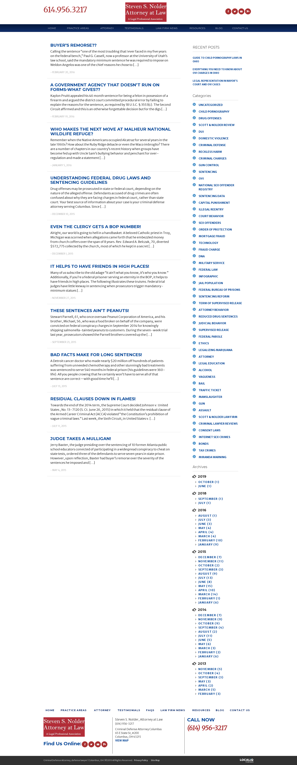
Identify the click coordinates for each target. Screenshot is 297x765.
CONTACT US (240, 28)
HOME (52, 28)
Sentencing (208, 172)
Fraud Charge (209, 249)
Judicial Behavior (212, 323)
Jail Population (211, 283)
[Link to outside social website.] (248, 11)
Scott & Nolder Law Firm (218, 417)
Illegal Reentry (211, 209)
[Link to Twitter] (235, 11)
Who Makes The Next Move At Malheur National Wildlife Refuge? (110, 131)
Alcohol (205, 370)
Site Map (155, 760)
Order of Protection (215, 229)
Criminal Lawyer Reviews (218, 423)
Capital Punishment (214, 202)
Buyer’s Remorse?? (73, 45)
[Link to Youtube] (241, 11)
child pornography (214, 111)
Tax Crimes (207, 450)
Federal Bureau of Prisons (219, 289)
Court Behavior (211, 216)
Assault (205, 410)
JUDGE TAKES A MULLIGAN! (80, 438)
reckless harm (210, 151)
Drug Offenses (210, 118)
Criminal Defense (212, 145)
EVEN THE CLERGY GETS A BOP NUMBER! (95, 226)
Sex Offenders (210, 223)
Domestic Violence (214, 138)
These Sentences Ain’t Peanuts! (89, 310)
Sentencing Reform (214, 296)
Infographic (208, 276)
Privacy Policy (141, 760)
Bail (202, 383)
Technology (208, 243)
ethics (204, 343)
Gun (202, 403)
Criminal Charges (213, 158)
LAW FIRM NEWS (167, 28)
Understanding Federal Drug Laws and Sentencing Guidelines (100, 180)
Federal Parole (210, 336)
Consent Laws (210, 430)
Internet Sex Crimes (214, 437)
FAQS (150, 710)
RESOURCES (201, 710)
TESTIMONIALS (134, 28)
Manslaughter (210, 397)
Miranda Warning (212, 457)
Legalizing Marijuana (215, 350)
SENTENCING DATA (212, 196)
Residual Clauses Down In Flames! (93, 398)
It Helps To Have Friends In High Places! (99, 266)
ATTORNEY (107, 28)
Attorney (206, 356)
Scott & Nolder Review (216, 125)
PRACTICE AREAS (78, 28)
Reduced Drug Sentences (218, 316)
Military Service (212, 263)
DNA (202, 256)
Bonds (204, 443)
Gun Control (209, 165)
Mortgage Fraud (212, 236)
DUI (201, 131)
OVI (201, 178)
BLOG (219, 28)
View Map (122, 740)
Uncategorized (211, 105)
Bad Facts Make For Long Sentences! (96, 354)
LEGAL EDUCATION (212, 363)
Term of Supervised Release (220, 303)
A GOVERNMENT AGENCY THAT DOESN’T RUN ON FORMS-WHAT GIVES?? (105, 87)
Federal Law (208, 269)
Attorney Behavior (214, 310)
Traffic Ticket (210, 390)
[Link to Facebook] (228, 11)
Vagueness (207, 376)
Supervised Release (214, 330)
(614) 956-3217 (124, 723)
